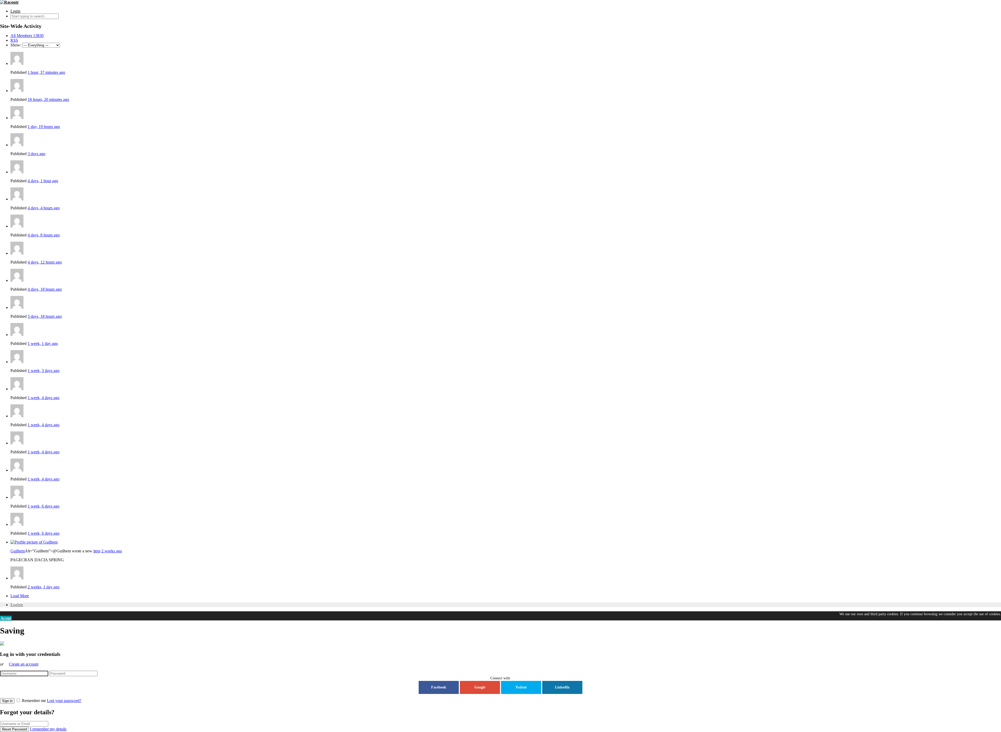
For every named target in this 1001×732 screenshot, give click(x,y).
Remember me (34, 700)
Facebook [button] (438, 687)
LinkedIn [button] (562, 687)
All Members (27, 35)
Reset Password (14, 729)
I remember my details (48, 729)
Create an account (23, 664)
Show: (15, 45)
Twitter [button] (521, 687)
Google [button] (479, 687)
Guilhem (17, 551)
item (96, 551)
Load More (19, 596)
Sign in (7, 701)
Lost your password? (64, 700)
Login (15, 11)
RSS (14, 40)
